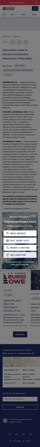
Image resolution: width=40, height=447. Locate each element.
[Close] (33, 216)
